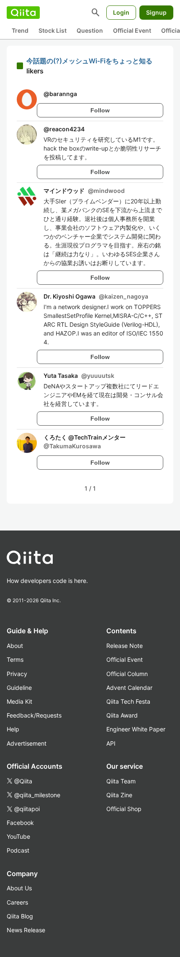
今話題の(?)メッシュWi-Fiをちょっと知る (89, 61)
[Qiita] (23, 12)
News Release (26, 930)
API (111, 743)
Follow (100, 110)
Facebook (20, 822)
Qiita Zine (119, 794)
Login (121, 12)
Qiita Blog (20, 916)
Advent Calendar (129, 687)
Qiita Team (121, 781)
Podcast (18, 850)
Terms (15, 659)
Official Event (132, 30)
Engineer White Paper (135, 729)
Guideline (19, 687)
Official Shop (123, 808)
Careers (17, 902)
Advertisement (26, 743)
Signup (156, 12)
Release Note (124, 645)
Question (90, 30)
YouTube (18, 836)
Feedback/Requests (34, 715)
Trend (20, 30)
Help (13, 729)
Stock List (53, 30)
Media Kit (19, 701)
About (15, 645)
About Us (19, 888)
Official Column (127, 673)
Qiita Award (122, 715)
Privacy (17, 673)
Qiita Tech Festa (128, 701)
